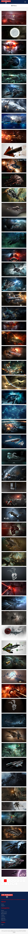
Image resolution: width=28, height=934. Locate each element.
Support (3, 905)
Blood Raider (4, 913)
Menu (15, 5)
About (2, 904)
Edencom (3, 918)
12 (9, 883)
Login (2, 924)
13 (13, 883)
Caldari (2, 915)
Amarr (2, 910)
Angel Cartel (4, 912)
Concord (3, 916)
